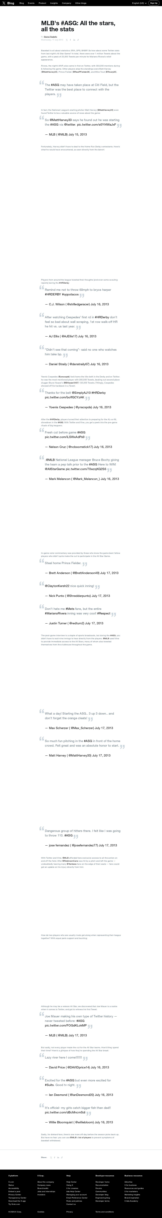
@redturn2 (76, 623)
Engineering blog (103, 1198)
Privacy (69, 1212)
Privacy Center (14, 1194)
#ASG (55, 85)
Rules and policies (74, 1201)
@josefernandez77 (84, 845)
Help (68, 1176)
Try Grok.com (14, 1204)
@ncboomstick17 (80, 447)
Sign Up (153, 3)
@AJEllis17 (69, 336)
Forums (99, 1188)
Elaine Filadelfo (50, 37)
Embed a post (14, 1191)
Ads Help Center (73, 1191)
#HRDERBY (53, 294)
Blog (21, 3)
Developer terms (103, 1201)
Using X (69, 1185)
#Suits (49, 1085)
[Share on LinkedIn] (74, 40)
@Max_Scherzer (82, 728)
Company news (44, 1185)
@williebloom (84, 1122)
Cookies (40, 1212)
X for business (131, 1185)
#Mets (70, 609)
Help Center (71, 1182)
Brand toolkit (42, 1188)
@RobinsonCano (70, 861)
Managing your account (76, 1194)
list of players (84, 1137)
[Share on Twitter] (67, 40)
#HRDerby (64, 283)
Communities (101, 1191)
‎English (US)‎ (138, 3)
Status (11, 1185)
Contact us (71, 1204)
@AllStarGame (55, 469)
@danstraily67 (79, 364)
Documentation (102, 1185)
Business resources (134, 1176)
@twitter (69, 124)
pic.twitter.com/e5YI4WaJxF (96, 124)
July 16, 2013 (100, 304)
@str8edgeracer (78, 304)
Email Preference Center (76, 1198)
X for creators (72, 1188)
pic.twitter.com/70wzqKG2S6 (86, 469)
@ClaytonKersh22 (57, 586)
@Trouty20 (111, 72)
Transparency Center (17, 1198)
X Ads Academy (131, 1201)
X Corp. (40, 1176)
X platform (13, 1176)
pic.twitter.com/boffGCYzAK (64, 397)
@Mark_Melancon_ (86, 479)
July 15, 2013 (78, 134)
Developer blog (102, 1194)
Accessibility (13, 1188)
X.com (11, 1182)
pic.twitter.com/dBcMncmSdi (65, 1112)
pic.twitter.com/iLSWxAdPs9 (64, 437)
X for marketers (131, 1191)
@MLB (62, 134)
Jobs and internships (46, 1191)
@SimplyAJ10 (81, 393)
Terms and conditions (105, 1212)
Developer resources (105, 1176)
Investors (41, 1194)
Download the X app (17, 1201)
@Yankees (71, 864)
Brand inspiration (132, 1198)
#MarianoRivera (55, 613)
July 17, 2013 (109, 573)
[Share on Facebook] (70, 40)
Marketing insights (132, 1194)
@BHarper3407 (71, 382)
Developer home (103, 1182)
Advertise (129, 1182)
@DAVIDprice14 (78, 1067)
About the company (45, 1182)
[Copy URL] (77, 39)
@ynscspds (64, 376)
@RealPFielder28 (81, 72)
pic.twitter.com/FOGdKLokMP (66, 1025)
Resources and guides (134, 1188)
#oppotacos (70, 294)
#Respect (103, 613)
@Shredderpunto (78, 596)
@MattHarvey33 (49, 72)
